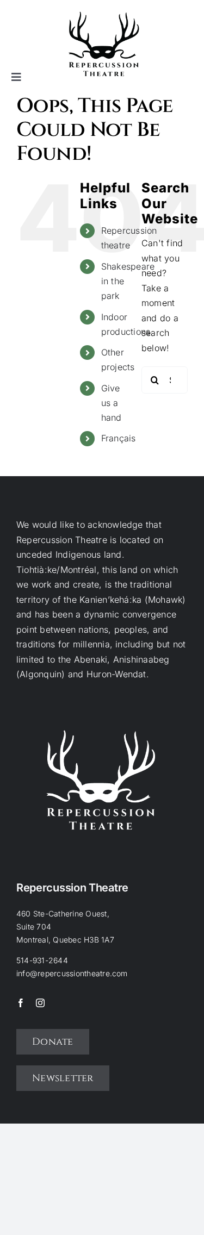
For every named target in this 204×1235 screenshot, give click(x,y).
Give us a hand (111, 403)
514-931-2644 (42, 960)
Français (118, 438)
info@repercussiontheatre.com (72, 973)
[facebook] (20, 1003)
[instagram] (40, 1003)
